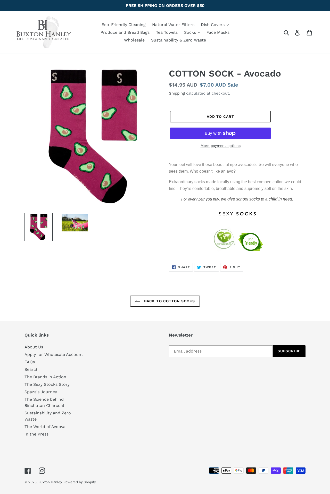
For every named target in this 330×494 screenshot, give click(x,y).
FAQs (29, 361)
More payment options (221, 146)
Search (31, 369)
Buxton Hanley (50, 482)
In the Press (36, 434)
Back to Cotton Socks (169, 301)
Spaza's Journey (40, 391)
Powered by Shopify (79, 482)
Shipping (177, 93)
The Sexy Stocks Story (47, 384)
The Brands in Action (45, 376)
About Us (33, 347)
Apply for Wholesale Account (53, 354)
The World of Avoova (44, 426)
